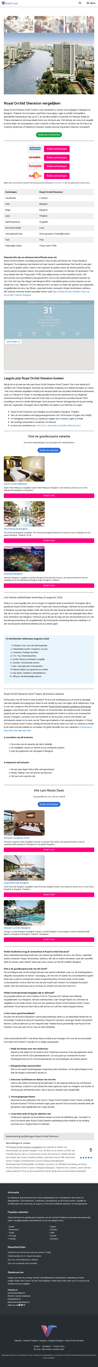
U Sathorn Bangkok (22, 295)
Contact (37, 1346)
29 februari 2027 (73, 426)
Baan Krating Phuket (62, 292)
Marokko (53, 1229)
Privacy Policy (59, 1346)
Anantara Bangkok (13, 574)
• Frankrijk (12, 1239)
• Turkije (11, 1232)
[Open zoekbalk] (80, 3)
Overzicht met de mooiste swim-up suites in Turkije (29, 1252)
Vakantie (17, 1340)
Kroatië (53, 1236)
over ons (75, 1281)
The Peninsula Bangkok (16, 529)
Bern (16, 731)
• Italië (51, 1232)
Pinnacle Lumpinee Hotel (16, 838)
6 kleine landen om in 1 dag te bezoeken (24, 1256)
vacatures (18, 1284)
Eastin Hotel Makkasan (15, 484)
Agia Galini (26, 731)
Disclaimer (46, 1346)
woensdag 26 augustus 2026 (36, 1204)
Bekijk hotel (49, 496)
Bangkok (43, 1340)
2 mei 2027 (40, 426)
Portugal (12, 1236)
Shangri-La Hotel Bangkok (17, 928)
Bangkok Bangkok (56, 1340)
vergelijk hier (59, 182)
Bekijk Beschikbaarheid (49, 135)
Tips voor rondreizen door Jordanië (22, 1263)
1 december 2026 (55, 426)
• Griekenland (13, 1229)
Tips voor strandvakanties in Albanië (23, 1259)
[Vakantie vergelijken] (9, 3)
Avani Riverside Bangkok (16, 883)
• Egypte (52, 1226)
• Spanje (11, 1226)
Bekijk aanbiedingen (57, 149)
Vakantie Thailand (30, 1340)
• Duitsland (53, 1239)
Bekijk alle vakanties (49, 450)
